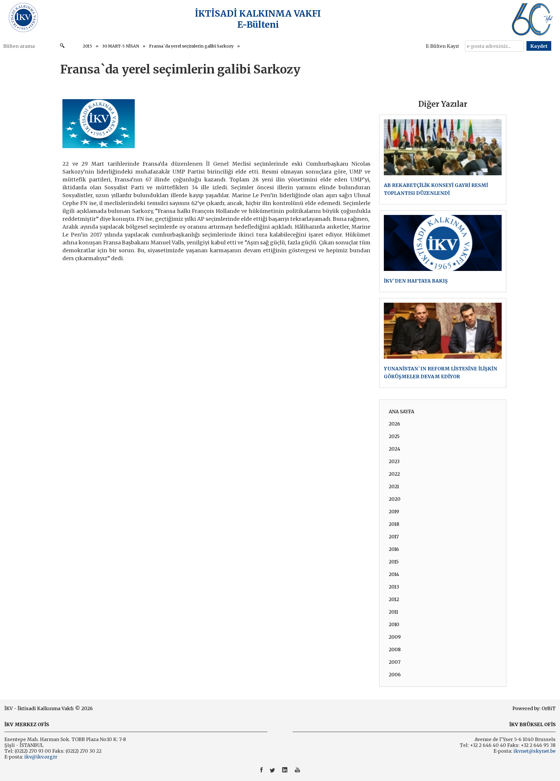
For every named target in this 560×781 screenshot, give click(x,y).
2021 (394, 486)
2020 (394, 499)
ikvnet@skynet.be (534, 751)
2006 (395, 674)
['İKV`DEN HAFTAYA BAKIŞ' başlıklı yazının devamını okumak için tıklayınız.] (442, 251)
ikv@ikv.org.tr (40, 757)
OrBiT (549, 708)
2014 (394, 574)
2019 (394, 511)
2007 (394, 662)
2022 (394, 474)
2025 (394, 436)
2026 (394, 424)
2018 (394, 524)
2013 (394, 587)
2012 (394, 599)
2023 (394, 461)
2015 (87, 46)
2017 (394, 537)
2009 (395, 637)
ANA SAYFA (401, 411)
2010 (394, 624)
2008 (395, 649)
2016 (394, 549)
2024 (394, 449)
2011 (393, 612)
